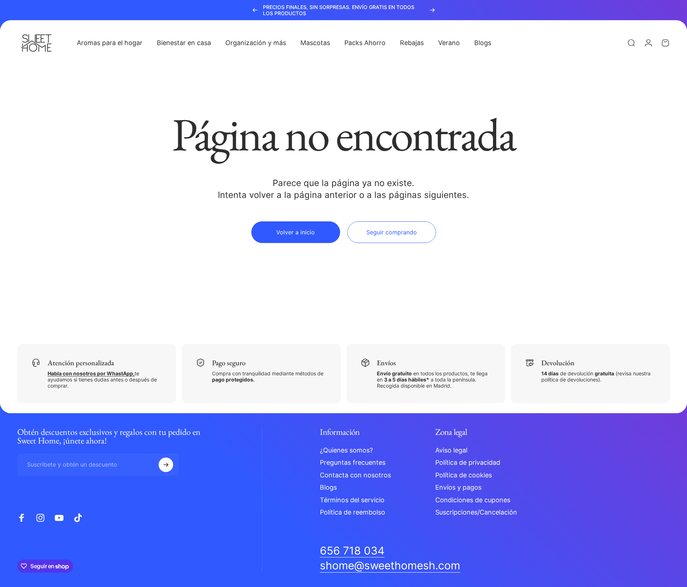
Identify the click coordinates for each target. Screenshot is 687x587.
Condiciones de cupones (472, 500)
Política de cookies (463, 475)
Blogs (328, 487)
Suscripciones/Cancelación (476, 512)
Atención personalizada (81, 362)
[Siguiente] (432, 10)
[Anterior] (255, 10)
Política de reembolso (352, 512)
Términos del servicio (352, 500)
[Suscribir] (166, 465)
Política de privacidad (467, 462)
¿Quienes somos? (346, 450)
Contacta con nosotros (355, 475)
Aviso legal (451, 450)
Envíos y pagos (458, 487)
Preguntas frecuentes (353, 462)
